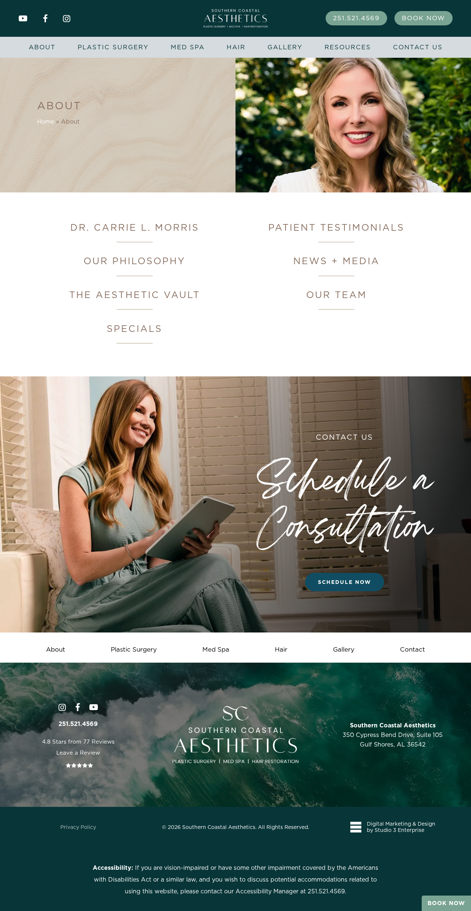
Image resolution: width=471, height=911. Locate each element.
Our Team (336, 294)
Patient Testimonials (336, 227)
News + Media (336, 260)
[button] (344, 582)
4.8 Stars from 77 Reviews (78, 741)
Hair (281, 649)
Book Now (446, 903)
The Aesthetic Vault (134, 294)
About (55, 649)
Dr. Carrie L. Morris (134, 227)
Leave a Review (78, 752)
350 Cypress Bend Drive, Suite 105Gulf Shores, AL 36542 (393, 734)
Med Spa (215, 649)
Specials (134, 328)
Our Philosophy (134, 260)
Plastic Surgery (134, 649)
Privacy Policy (78, 827)
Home (45, 121)
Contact (412, 649)
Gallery (343, 649)
